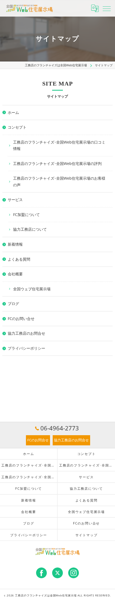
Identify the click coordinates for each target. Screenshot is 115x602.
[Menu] (107, 8)
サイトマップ (86, 535)
